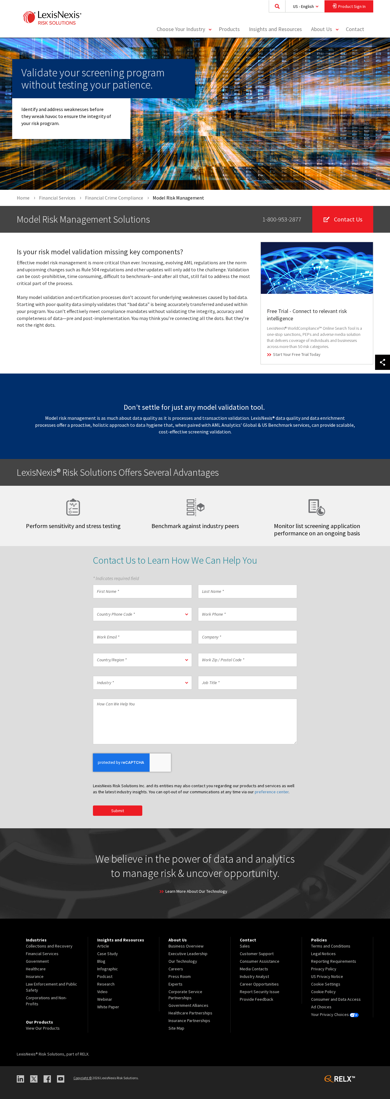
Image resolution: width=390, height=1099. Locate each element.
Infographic (107, 969)
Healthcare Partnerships (190, 1013)
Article (103, 946)
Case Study (107, 953)
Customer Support (257, 953)
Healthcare (36, 969)
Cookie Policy (323, 991)
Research (106, 984)
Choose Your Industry (181, 29)
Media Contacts (254, 969)
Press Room (179, 976)
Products (229, 29)
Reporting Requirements (333, 961)
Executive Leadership (187, 953)
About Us (321, 29)
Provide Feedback (256, 999)
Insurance (35, 976)
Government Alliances (188, 1005)
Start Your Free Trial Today (297, 354)
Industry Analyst (254, 976)
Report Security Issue (259, 991)
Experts (175, 984)
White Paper (108, 1007)
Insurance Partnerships (189, 1020)
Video (102, 991)
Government (37, 961)
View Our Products (43, 1028)
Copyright (82, 1078)
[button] (142, 614)
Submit (117, 810)
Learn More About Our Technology (196, 891)
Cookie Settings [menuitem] (325, 984)
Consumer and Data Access (336, 999)
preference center (272, 792)
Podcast (104, 976)
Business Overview (186, 946)
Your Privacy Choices (330, 1014)
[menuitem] (229, 29)
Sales (245, 946)
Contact (355, 29)
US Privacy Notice (327, 976)
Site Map (176, 1028)
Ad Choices (321, 1007)
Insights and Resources (275, 29)
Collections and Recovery (49, 946)
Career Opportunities (259, 984)
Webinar (104, 999)
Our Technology (182, 961)
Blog (101, 961)
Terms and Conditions (330, 946)
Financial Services (42, 953)
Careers (175, 969)
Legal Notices (323, 953)
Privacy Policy (323, 969)
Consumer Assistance (259, 961)
